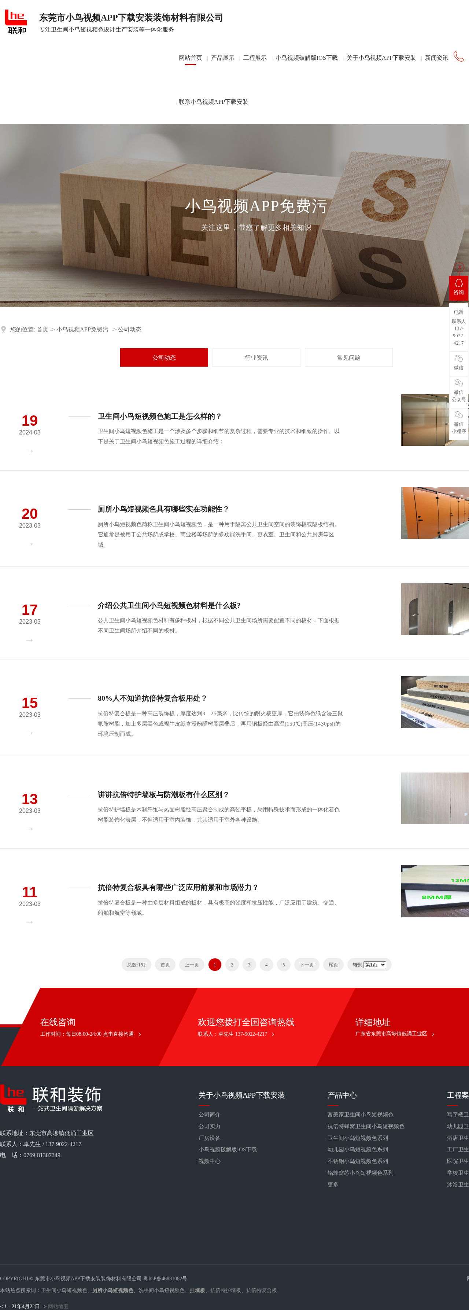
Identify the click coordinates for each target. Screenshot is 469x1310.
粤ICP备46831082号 (165, 1278)
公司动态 (129, 329)
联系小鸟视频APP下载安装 (213, 102)
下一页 (307, 965)
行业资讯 (256, 358)
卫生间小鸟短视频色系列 (358, 1138)
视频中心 (210, 1161)
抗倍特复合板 (261, 1290)
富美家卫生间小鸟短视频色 (361, 1115)
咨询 (459, 292)
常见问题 (349, 358)
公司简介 (210, 1115)
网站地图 (58, 1306)
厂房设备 (210, 1138)
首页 (42, 329)
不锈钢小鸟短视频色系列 (358, 1161)
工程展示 (255, 58)
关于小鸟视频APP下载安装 (381, 58)
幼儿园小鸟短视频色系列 (358, 1149)
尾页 (333, 965)
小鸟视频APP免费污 (82, 329)
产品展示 (222, 58)
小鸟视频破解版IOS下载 (307, 58)
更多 (333, 1185)
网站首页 (190, 58)
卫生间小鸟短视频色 (64, 1290)
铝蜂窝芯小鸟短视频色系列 (361, 1173)
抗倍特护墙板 (225, 1290)
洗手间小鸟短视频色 (162, 1290)
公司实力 (210, 1126)
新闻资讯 (436, 58)
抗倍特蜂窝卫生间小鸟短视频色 (366, 1126)
